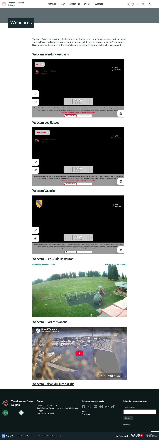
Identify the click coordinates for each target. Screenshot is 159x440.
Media (84, 411)
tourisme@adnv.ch (45, 414)
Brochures (86, 414)
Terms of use (127, 425)
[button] (128, 4)
